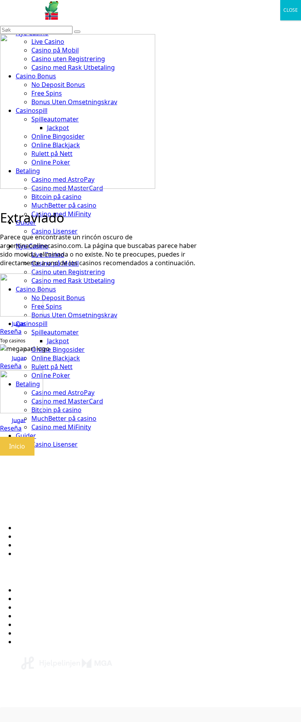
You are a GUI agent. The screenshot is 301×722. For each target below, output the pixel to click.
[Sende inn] (77, 32)
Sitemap (28, 553)
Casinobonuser (38, 607)
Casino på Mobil (39, 633)
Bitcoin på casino (56, 196)
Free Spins (31, 616)
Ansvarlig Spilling (41, 545)
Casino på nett (37, 590)
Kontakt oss (33, 536)
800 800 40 (155, 697)
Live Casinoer (35, 641)
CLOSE (290, 10)
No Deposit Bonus (42, 624)
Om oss (27, 527)
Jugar (19, 323)
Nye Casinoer (35, 598)
